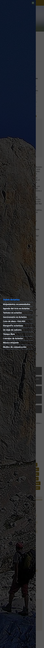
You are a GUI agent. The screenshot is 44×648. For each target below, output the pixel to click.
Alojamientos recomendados (16, 304)
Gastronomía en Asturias (15, 317)
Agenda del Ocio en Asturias (16, 308)
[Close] (33, 3)
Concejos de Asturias (13, 338)
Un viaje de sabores (12, 330)
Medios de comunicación (14, 347)
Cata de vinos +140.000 (14, 321)
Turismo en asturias (12, 313)
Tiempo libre (9, 334)
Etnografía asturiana (13, 325)
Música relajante (11, 342)
